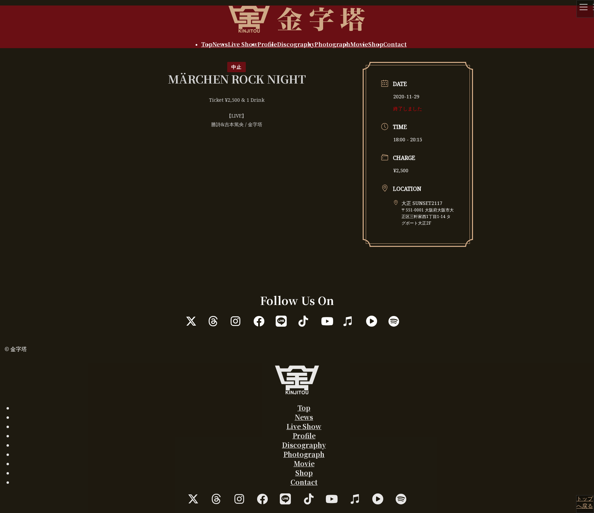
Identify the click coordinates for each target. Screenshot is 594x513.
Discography (304, 444)
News (304, 417)
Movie (304, 463)
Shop (304, 472)
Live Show (303, 426)
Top (303, 407)
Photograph (303, 454)
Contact (304, 482)
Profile (304, 435)
